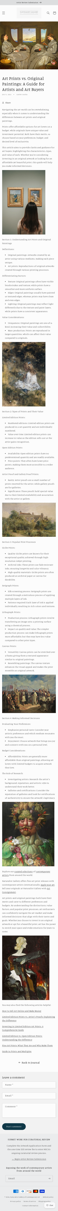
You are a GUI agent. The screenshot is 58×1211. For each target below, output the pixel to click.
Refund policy (48, 1197)
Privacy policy (15, 1201)
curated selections (23, 871)
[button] (3, 13)
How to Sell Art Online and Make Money (21, 1011)
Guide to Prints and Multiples (17, 1051)
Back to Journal (31, 1062)
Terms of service (29, 1201)
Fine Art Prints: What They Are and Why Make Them (27, 1045)
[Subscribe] (49, 1178)
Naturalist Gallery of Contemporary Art (25, 1197)
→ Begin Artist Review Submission (29, 1159)
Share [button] (8, 102)
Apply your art (48, 884)
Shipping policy (44, 1201)
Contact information (30, 1206)
